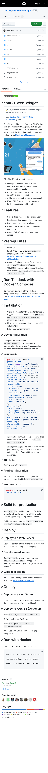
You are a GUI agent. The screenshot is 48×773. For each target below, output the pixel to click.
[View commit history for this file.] (43, 30)
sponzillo (10, 30)
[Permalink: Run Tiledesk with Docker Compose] (2, 282)
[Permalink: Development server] (2, 552)
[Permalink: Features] (2, 210)
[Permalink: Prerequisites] (2, 241)
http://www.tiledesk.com (25, 135)
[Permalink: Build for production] (2, 504)
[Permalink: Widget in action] (2, 571)
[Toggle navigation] (3, 3)
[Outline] (45, 89)
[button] (41, 359)
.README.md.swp (13, 68)
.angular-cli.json (12, 73)
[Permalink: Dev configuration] (2, 334)
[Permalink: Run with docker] (2, 639)
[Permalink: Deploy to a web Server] (2, 594)
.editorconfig (11, 77)
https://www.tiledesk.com (23, 580)
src (8, 63)
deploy (9, 50)
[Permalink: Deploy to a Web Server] (2, 537)
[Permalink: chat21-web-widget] (2, 103)
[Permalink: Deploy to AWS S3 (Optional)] (2, 608)
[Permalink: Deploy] (2, 530)
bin (8, 45)
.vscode (9, 40)
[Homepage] (24, 3)
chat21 (7, 10)
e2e (8, 59)
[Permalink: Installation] (2, 305)
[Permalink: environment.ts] (2, 353)
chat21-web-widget (21, 10)
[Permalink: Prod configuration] (2, 470)
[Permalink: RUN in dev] (2, 460)
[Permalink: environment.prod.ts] (2, 484)
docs (8, 54)
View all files (24, 82)
